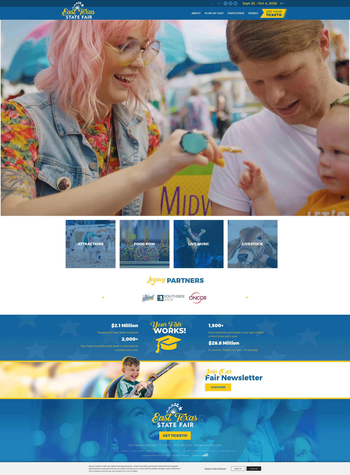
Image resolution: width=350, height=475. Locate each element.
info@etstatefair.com (208, 445)
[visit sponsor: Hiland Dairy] (148, 298)
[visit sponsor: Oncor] (197, 298)
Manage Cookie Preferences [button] (215, 468)
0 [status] (283, 3)
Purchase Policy (228, 451)
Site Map (186, 451)
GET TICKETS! (175, 435)
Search (212, 3)
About (196, 13)
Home (116, 451)
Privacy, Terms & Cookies (205, 451)
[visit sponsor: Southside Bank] (171, 298)
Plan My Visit (214, 13)
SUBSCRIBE (218, 387)
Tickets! (274, 15)
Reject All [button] (238, 468)
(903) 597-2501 (182, 445)
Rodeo (253, 13)
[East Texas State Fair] (78, 10)
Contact (175, 451)
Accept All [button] (254, 468)
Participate (236, 13)
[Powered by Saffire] (205, 455)
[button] (103, 297)
